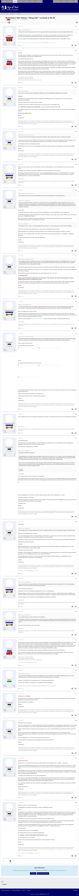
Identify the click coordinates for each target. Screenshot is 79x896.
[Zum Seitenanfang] (77, 894)
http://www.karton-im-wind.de (24, 42)
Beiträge (5, 44)
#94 (76, 611)
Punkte (5, 42)
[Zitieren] (76, 45)
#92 (76, 521)
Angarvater (21, 281)
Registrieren (70, 1)
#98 (76, 720)
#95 (76, 639)
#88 (76, 301)
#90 (76, 414)
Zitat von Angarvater (25, 200)
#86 (76, 190)
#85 (76, 164)
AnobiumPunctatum (35, 143)
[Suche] (76, 1)
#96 (76, 670)
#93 (76, 578)
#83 (76, 87)
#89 (76, 333)
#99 (76, 758)
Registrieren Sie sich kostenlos (41, 870)
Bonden (20, 96)
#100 (76, 802)
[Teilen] (77, 22)
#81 (76, 26)
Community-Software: (39, 894)
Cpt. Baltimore (30, 570)
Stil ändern (75, 890)
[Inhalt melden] (72, 45)
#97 (76, 693)
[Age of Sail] (39, 8)
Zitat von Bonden (24, 91)
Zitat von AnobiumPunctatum (27, 135)
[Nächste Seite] (13, 22)
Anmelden (64, 1)
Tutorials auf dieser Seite (37, 318)
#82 (76, 50)
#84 (76, 131)
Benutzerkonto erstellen (43, 873)
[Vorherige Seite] (2, 22)
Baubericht (4, 884)
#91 (76, 438)
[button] (57, 1)
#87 (76, 255)
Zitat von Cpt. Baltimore (26, 30)
